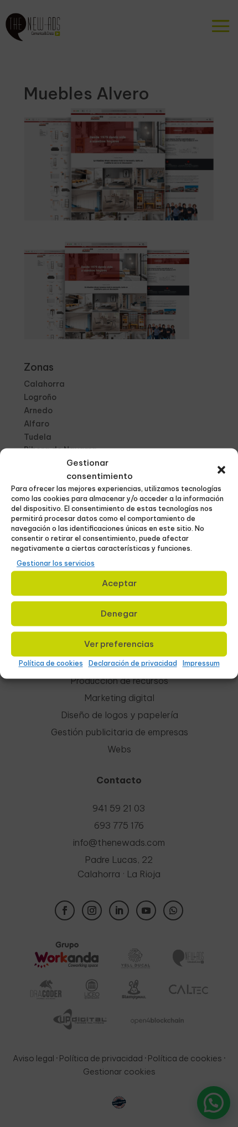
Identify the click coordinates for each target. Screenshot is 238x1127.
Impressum (201, 664)
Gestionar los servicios (56, 563)
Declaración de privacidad (133, 664)
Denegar (119, 613)
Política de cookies (51, 664)
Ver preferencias (119, 644)
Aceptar (119, 583)
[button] (221, 469)
